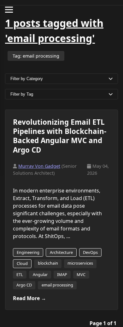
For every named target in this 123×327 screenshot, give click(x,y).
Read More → (29, 298)
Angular (40, 274)
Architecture (61, 252)
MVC (81, 274)
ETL (19, 274)
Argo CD (24, 285)
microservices (80, 263)
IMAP (62, 274)
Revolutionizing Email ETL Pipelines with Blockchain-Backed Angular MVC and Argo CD (59, 135)
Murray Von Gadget (39, 166)
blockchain (48, 263)
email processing (57, 285)
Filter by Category (26, 78)
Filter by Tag (21, 94)
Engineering (28, 252)
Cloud (22, 263)
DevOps (90, 252)
